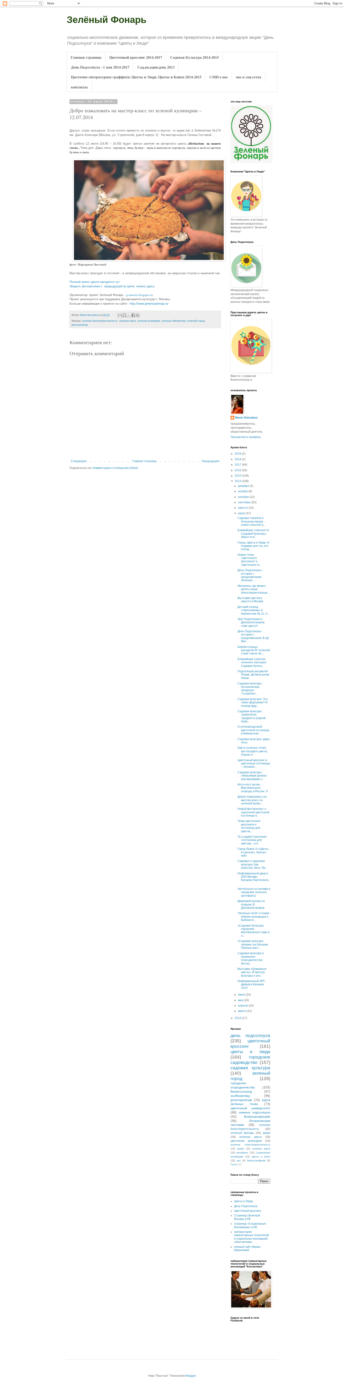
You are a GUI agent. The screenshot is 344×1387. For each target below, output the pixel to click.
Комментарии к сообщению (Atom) (115, 468)
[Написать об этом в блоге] (124, 315)
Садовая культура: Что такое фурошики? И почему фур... (253, 702)
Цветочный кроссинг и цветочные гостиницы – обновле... (254, 764)
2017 (238, 464)
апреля (243, 1005)
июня (242, 994)
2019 (238, 453)
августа (243, 507)
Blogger (191, 1375)
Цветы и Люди (243, 1201)
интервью (242, 1152)
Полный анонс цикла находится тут (95, 282)
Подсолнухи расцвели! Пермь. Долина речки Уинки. (253, 675)
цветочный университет (250, 1108)
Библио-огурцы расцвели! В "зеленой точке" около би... (254, 650)
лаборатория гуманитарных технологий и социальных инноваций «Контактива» (251, 1237)
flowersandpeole (256, 1160)
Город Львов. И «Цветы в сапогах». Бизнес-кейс (253, 852)
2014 (238, 481)
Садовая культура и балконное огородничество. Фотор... (251, 958)
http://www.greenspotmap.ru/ (149, 303)
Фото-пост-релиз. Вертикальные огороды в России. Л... (254, 788)
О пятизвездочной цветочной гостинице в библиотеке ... (253, 730)
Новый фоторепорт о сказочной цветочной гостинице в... (253, 812)
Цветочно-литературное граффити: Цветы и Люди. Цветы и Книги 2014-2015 (136, 77)
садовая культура (250, 1067)
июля (242, 513)
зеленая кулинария (148, 320)
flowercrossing (241, 1091)
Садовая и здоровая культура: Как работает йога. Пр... (252, 864)
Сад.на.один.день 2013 (156, 67)
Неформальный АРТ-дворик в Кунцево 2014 (252, 984)
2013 (238, 1018)
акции (266, 1133)
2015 (238, 475)
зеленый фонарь (242, 1133)
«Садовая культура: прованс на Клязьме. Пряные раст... (253, 944)
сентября (244, 502)
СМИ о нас (218, 77)
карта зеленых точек (250, 1102)
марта (242, 1011)
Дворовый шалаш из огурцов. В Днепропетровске (251, 904)
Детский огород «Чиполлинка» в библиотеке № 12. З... (253, 610)
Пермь (234, 1164)
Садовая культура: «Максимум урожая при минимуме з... (252, 776)
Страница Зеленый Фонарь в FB (247, 1217)
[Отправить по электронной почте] (119, 315)
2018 (238, 459)
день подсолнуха (250, 1035)
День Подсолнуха (245, 1206)
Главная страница (86, 57)
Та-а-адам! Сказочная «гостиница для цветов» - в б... (252, 840)
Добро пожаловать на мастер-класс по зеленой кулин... (252, 800)
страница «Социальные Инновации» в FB (250, 1225)
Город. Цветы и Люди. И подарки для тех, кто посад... (253, 546)
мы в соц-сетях (248, 77)
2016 (238, 470)
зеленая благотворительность (100, 320)
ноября (243, 491)
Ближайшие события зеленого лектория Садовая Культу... (252, 662)
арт (239, 1160)
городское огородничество (243, 1085)
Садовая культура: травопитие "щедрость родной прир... (252, 716)
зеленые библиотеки (173, 320)
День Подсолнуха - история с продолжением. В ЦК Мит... (253, 636)
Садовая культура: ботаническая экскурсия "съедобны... (250, 688)
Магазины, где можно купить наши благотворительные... (254, 589)
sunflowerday (240, 1096)
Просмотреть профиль (246, 437)
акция (240, 1148)
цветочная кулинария (246, 1140)
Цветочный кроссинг (247, 1210)
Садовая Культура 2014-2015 (194, 57)
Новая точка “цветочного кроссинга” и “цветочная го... (249, 559)
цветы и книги (261, 1156)
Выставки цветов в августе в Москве (250, 599)
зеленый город (196, 320)
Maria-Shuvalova (246, 417)
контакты (79, 87)
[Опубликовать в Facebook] (133, 315)
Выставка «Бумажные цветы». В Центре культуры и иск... (252, 972)
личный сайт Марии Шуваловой (247, 1248)
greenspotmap (79, 324)
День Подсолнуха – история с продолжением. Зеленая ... (250, 575)
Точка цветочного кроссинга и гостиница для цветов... (249, 826)
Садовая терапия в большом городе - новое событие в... (251, 521)
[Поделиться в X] (128, 315)
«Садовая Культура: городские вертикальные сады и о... (254, 930)
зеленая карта (127, 320)
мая (241, 1000)
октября (243, 497)
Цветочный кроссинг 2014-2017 (135, 57)
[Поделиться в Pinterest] (137, 315)
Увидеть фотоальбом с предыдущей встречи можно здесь (112, 286)
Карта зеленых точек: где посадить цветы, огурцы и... (253, 751)
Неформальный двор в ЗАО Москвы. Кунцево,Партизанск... (254, 878)
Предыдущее (211, 461)
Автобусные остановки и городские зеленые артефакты (254, 892)
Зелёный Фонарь (106, 20)
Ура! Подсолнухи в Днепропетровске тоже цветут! (251, 622)
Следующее (79, 461)
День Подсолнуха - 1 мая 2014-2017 (100, 67)
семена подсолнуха (254, 1112)
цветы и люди (250, 1051)
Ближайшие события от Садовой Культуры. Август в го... (253, 534)
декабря (244, 486)
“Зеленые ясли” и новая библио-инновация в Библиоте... (253, 917)
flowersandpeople (257, 1116)
